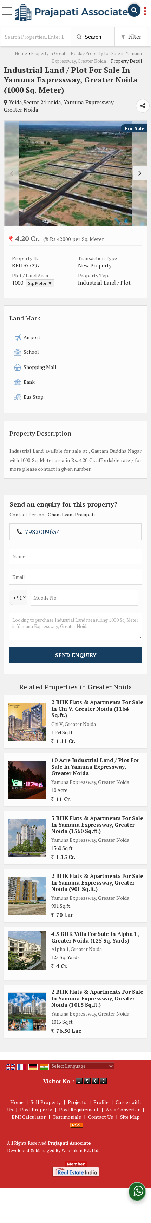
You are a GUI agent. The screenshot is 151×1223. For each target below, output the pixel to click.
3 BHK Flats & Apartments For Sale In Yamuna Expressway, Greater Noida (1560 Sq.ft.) (97, 824)
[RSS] (76, 1124)
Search (92, 37)
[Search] (134, 10)
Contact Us (100, 1116)
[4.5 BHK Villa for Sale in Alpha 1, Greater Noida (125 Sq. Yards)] (27, 950)
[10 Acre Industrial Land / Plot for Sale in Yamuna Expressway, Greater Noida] (27, 780)
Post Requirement (79, 1109)
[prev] (11, 173)
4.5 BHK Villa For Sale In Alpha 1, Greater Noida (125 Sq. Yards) (95, 937)
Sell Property (46, 1102)
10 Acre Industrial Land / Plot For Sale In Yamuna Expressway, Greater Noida (95, 766)
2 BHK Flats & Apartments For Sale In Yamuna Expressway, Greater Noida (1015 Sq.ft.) (97, 998)
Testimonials (67, 1116)
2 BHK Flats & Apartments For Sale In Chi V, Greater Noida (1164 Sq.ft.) (97, 709)
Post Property (36, 1109)
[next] (140, 173)
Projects (77, 1102)
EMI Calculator (29, 1116)
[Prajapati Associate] (71, 12)
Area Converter (123, 1109)
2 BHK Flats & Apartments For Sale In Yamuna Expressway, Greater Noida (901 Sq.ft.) (97, 882)
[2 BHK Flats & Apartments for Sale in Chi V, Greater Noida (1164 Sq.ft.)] (27, 722)
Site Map (130, 1116)
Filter (134, 36)
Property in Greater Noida (57, 54)
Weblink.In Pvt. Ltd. (80, 1150)
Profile (101, 1102)
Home (21, 54)
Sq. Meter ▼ (40, 283)
